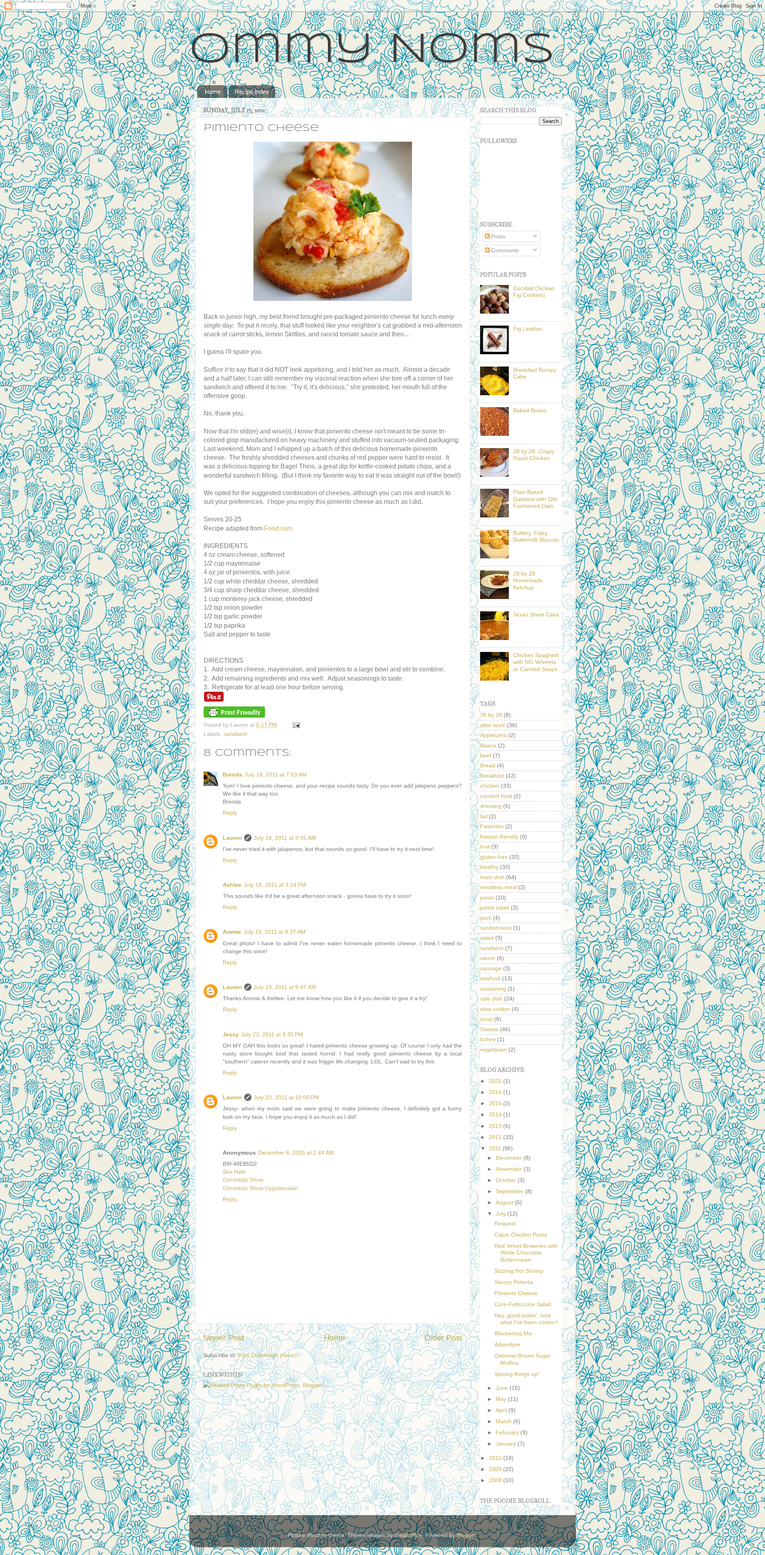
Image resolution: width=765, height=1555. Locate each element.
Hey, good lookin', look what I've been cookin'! (526, 1318)
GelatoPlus (408, 1535)
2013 (496, 1126)
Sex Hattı (234, 1172)
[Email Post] (295, 725)
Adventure (507, 1344)
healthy (489, 867)
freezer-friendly (499, 836)
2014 (496, 1114)
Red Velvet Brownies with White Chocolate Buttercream (526, 1253)
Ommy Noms (372, 50)
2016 (496, 1092)
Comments (504, 250)
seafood (490, 978)
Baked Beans (530, 410)
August (505, 1202)
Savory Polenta (513, 1282)
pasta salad (494, 907)
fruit (485, 846)
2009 (496, 1469)
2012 (496, 1137)
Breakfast (492, 776)
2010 (496, 1458)
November (510, 1169)
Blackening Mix (513, 1333)
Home (213, 91)
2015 (496, 1103)
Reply (230, 813)
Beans (488, 745)
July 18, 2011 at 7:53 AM (276, 774)
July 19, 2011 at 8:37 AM (274, 932)
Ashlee (232, 885)
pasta (487, 897)
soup (486, 1019)
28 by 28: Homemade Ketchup (528, 580)
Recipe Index (252, 91)
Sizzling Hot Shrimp (518, 1271)
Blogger (466, 1535)
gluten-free (494, 857)
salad (487, 938)
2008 (496, 1480)
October (507, 1180)
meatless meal (498, 887)
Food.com (278, 528)
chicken (489, 785)
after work (492, 725)
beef (485, 755)
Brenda (232, 774)
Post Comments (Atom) (267, 1355)
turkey (488, 1039)
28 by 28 (491, 715)
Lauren (232, 838)
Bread (487, 765)
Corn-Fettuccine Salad (522, 1304)
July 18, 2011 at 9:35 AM (285, 838)
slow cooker (495, 1009)
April (502, 1410)
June (503, 1388)
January (507, 1443)
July (501, 1213)
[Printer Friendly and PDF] (234, 715)
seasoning (493, 988)
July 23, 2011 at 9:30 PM (272, 1034)
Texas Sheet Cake (536, 614)
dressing (491, 806)
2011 (495, 1148)
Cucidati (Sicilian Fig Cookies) (534, 291)
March (504, 1421)
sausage (491, 968)
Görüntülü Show (243, 1179)
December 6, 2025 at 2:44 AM (296, 1152)
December (510, 1158)
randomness (496, 928)
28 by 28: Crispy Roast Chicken (533, 454)
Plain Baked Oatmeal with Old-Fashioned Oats (536, 499)
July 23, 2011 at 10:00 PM (286, 1097)
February (508, 1432)
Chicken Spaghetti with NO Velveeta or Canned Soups (536, 662)
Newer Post (223, 1337)
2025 (496, 1081)
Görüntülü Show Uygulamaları (260, 1188)
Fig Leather (527, 329)
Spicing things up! (516, 1374)
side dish (491, 998)
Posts (497, 236)
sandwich (235, 734)
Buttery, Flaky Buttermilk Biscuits (536, 536)
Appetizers (493, 735)
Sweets (489, 1029)
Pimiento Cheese (515, 1293)
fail (483, 816)
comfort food (496, 796)
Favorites (492, 826)
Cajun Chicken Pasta (520, 1234)
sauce (487, 958)
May (502, 1399)
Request (505, 1223)
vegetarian (493, 1049)
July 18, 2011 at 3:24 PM (275, 885)
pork (485, 918)
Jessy (231, 1034)
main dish (492, 877)
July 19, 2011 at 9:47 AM (285, 987)
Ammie (232, 932)
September (510, 1191)
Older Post (443, 1337)
